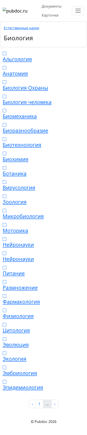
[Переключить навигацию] (78, 10)
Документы (51, 6)
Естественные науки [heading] (21, 28)
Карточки (50, 15)
